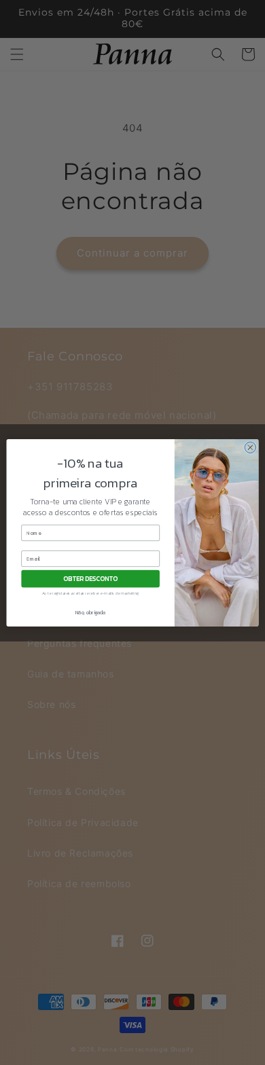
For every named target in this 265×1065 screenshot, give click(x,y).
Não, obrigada (90, 612)
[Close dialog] (250, 447)
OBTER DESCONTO (90, 578)
